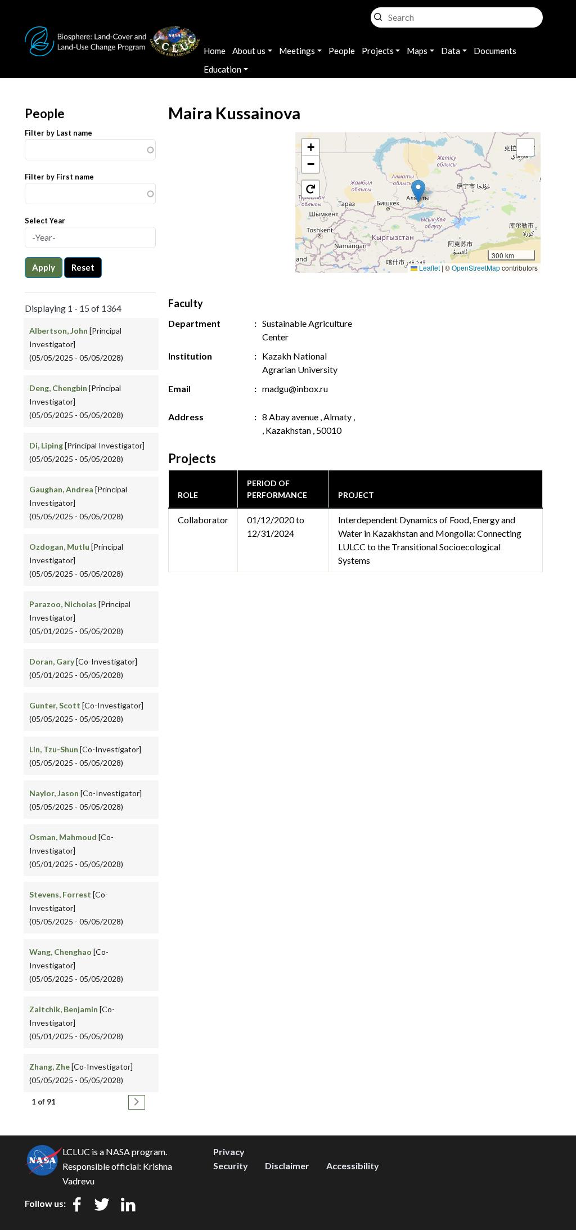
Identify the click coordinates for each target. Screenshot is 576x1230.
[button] (418, 191)
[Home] (112, 33)
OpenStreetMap (476, 267)
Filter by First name (59, 176)
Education (222, 69)
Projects (378, 51)
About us (249, 51)
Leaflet (428, 267)
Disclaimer (287, 1165)
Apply (43, 267)
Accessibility (352, 1165)
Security (230, 1165)
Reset (82, 267)
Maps (417, 51)
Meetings (297, 51)
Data (450, 51)
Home (215, 51)
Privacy (229, 1151)
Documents (495, 51)
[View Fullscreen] (525, 147)
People (341, 51)
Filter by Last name (58, 132)
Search (378, 14)
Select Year (45, 220)
